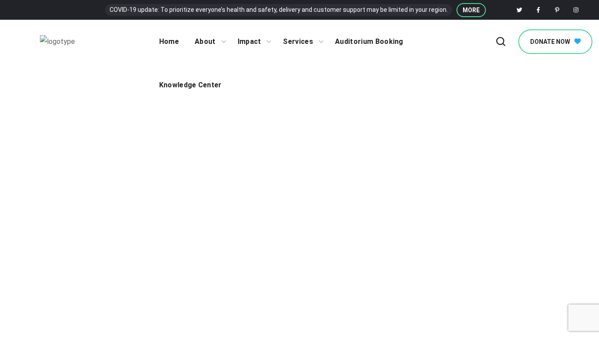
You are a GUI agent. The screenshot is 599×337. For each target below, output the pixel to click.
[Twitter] (519, 10)
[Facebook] (538, 10)
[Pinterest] (557, 10)
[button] (471, 10)
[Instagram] (576, 10)
